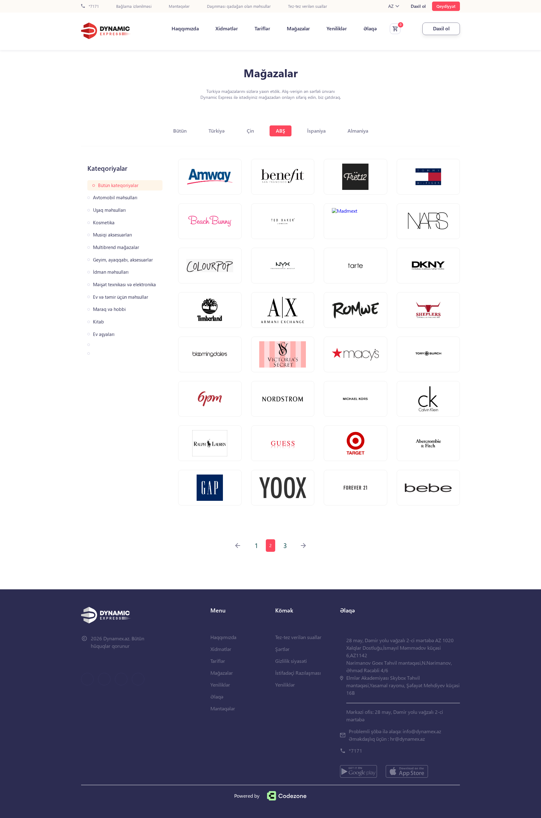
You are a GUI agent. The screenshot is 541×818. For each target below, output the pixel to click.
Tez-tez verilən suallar (307, 6)
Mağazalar (298, 28)
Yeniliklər (337, 28)
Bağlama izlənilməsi (134, 6)
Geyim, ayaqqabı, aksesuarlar (123, 260)
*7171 (93, 6)
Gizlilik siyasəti (291, 661)
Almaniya (358, 130)
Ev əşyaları (104, 334)
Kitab (98, 322)
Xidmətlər (226, 28)
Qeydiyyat (446, 6)
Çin (250, 130)
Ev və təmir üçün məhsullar (120, 297)
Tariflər (262, 28)
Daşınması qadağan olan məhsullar (239, 6)
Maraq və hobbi (109, 309)
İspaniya (316, 130)
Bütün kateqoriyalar (118, 185)
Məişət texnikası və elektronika (124, 284)
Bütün (180, 130)
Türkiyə (217, 130)
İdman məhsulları (111, 272)
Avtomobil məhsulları (115, 198)
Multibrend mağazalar (116, 247)
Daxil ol (418, 6)
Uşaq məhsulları (109, 210)
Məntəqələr (179, 6)
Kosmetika (104, 223)
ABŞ (280, 130)
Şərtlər (282, 649)
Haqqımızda (185, 28)
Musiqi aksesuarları (112, 235)
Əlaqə (370, 28)
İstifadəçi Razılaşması (298, 672)
